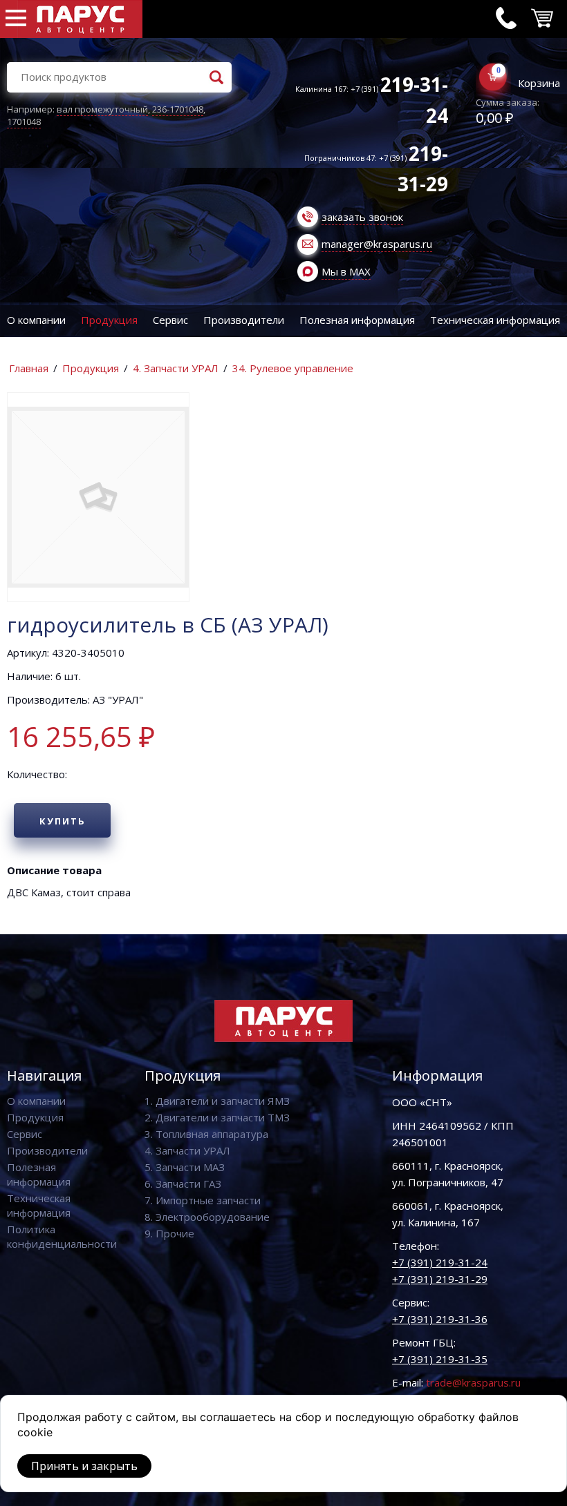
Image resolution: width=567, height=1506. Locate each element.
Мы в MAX (346, 271)
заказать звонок (362, 217)
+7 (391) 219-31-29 (439, 1279)
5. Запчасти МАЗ (185, 1167)
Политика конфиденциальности (62, 1236)
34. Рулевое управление (292, 368)
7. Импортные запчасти (203, 1200)
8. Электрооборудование (207, 1217)
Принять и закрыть (84, 1466)
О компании (36, 320)
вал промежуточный (102, 109)
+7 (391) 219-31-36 (439, 1319)
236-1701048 (177, 109)
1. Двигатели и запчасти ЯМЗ (217, 1101)
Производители (243, 320)
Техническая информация (495, 320)
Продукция (109, 320)
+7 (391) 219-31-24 (439, 1262)
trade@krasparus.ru (473, 1382)
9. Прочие (169, 1233)
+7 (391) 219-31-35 (439, 1359)
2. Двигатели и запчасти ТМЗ (217, 1117)
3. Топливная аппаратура (206, 1134)
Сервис (170, 320)
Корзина (539, 83)
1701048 (24, 121)
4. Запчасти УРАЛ (176, 368)
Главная (28, 368)
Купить (62, 821)
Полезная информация (357, 320)
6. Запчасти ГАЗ (183, 1183)
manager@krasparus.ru (377, 244)
